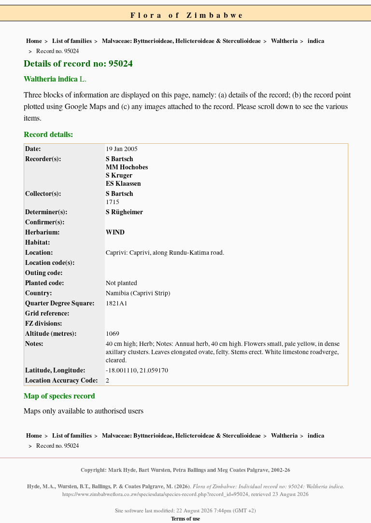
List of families (72, 40)
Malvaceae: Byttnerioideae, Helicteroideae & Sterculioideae (181, 40)
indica (316, 40)
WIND (115, 232)
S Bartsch (119, 159)
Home (34, 40)
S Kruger (119, 175)
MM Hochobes (127, 167)
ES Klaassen (123, 183)
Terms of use (185, 518)
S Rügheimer (124, 212)
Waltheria (284, 40)
